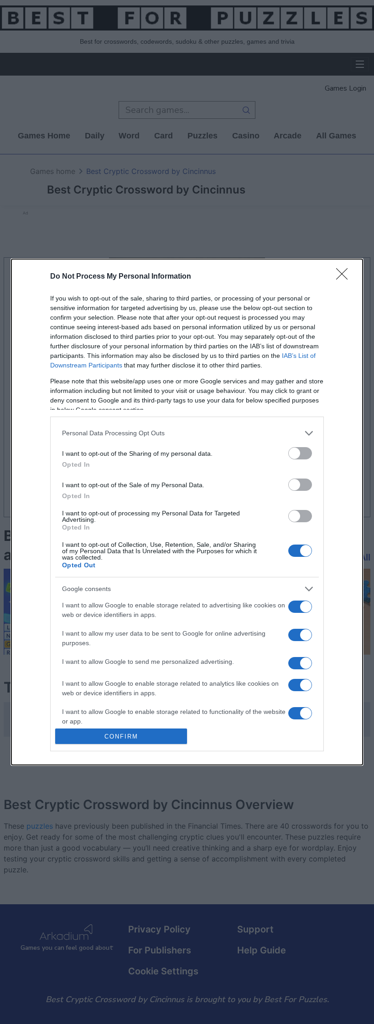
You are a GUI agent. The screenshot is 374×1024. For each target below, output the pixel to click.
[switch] (300, 453)
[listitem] (187, 433)
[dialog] (187, 512)
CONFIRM (121, 736)
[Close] (344, 276)
